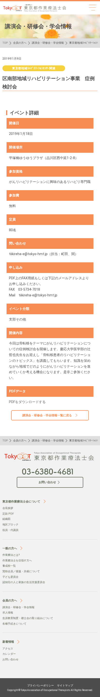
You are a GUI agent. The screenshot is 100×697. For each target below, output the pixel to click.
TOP (5, 42)
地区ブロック (10, 524)
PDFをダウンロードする (27, 402)
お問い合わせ (10, 659)
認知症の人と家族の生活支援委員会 (23, 582)
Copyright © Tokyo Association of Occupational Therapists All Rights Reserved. (50, 690)
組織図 (6, 519)
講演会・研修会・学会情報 (48, 42)
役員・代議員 (10, 530)
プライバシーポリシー (40, 685)
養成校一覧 (9, 565)
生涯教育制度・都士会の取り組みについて (27, 618)
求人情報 (7, 612)
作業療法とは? (11, 555)
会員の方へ (19, 42)
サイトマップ (65, 685)
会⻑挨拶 (7, 508)
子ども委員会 (10, 577)
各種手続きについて (14, 623)
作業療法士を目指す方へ (17, 560)
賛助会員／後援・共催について (21, 571)
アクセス (7, 648)
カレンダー (9, 653)
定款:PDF (8, 513)
